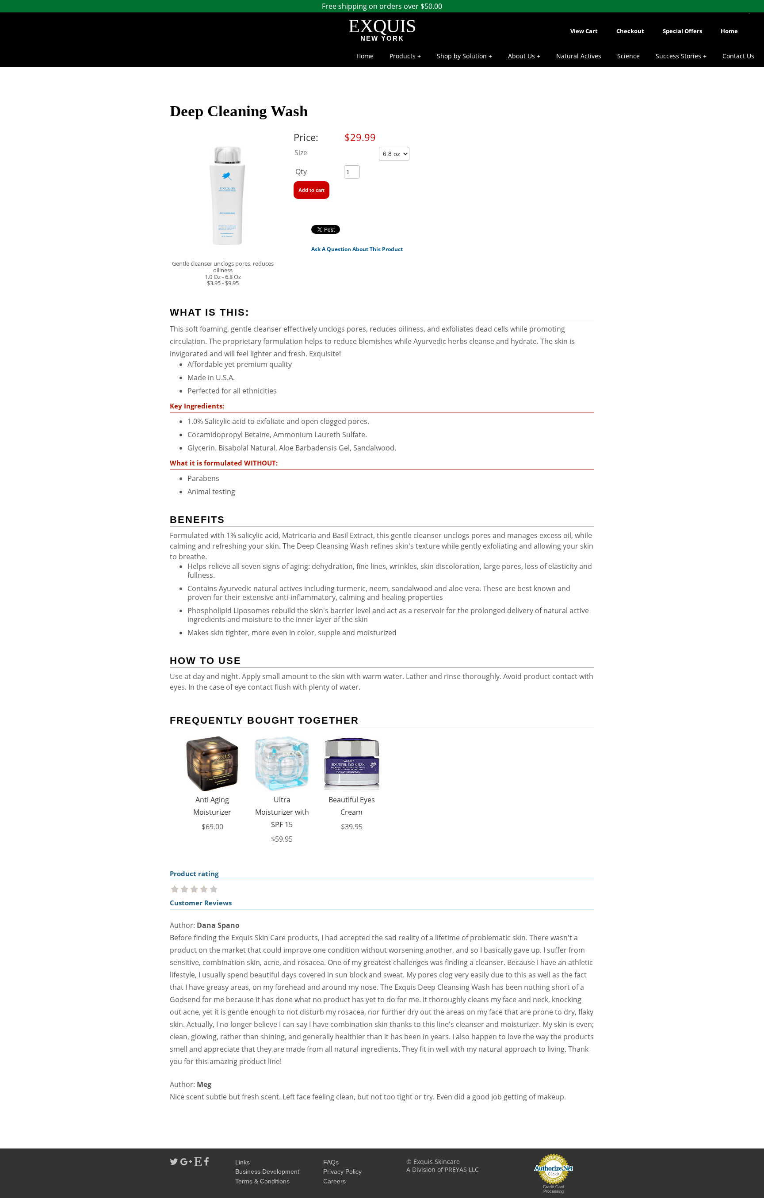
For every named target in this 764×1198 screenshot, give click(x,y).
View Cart (584, 31)
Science (628, 56)
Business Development (267, 1171)
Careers (334, 1181)
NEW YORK (382, 38)
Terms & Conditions (262, 1181)
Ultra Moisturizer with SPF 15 (282, 812)
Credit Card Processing (553, 1189)
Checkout (630, 31)
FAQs (331, 1162)
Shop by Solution (462, 56)
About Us (521, 56)
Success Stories (678, 56)
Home (729, 31)
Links (242, 1162)
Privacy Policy (342, 1171)
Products (403, 56)
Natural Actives (578, 56)
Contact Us (738, 56)
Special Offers (682, 31)
